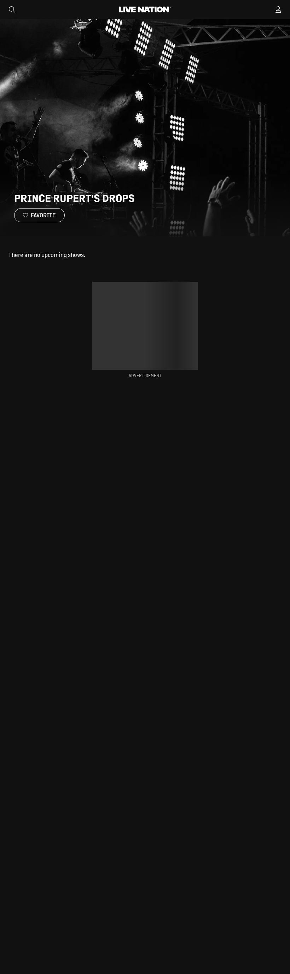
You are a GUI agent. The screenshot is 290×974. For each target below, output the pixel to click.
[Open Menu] (278, 9)
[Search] (12, 9)
